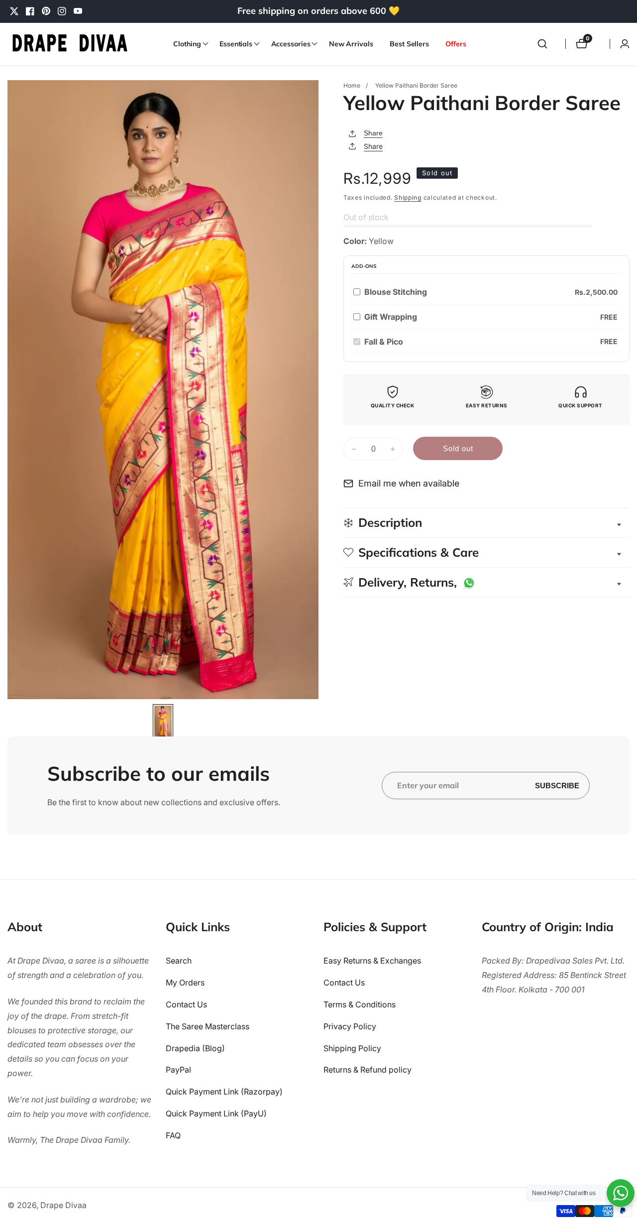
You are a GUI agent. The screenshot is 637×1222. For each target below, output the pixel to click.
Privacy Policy (349, 1026)
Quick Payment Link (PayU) (216, 1113)
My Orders (185, 982)
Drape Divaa (63, 1205)
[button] (188, 43)
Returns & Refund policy (367, 1070)
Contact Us (186, 1004)
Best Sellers (409, 43)
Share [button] (373, 146)
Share (373, 133)
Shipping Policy (352, 1048)
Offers (455, 43)
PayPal (178, 1070)
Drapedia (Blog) (195, 1048)
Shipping (408, 197)
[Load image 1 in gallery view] (163, 722)
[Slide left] (11, 720)
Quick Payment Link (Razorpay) (224, 1092)
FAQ (173, 1135)
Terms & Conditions (359, 1004)
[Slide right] (315, 720)
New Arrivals (351, 43)
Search (179, 961)
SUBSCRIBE (557, 785)
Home (351, 85)
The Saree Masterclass (207, 1026)
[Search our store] (542, 44)
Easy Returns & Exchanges (372, 961)
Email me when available (408, 483)
